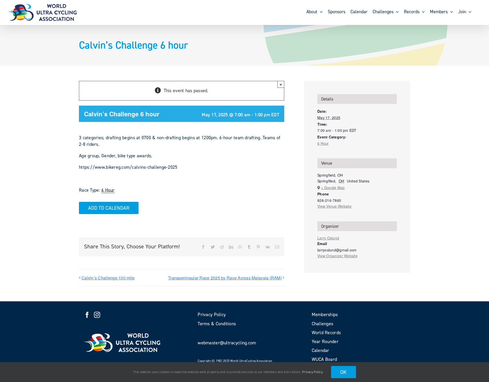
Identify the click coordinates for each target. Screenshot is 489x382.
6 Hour (108, 190)
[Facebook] (87, 315)
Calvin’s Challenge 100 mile (108, 278)
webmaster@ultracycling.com (227, 343)
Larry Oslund (328, 237)
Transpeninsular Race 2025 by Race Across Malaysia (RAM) (225, 278)
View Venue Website (334, 206)
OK (343, 372)
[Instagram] (97, 315)
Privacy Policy (312, 372)
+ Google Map (333, 187)
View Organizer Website (337, 255)
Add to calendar (108, 208)
